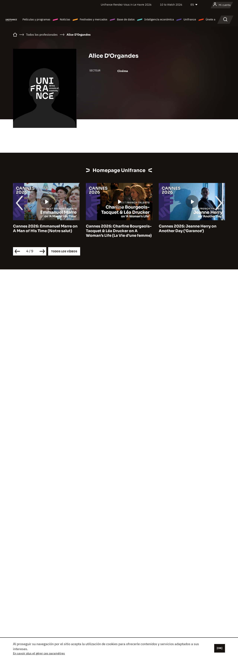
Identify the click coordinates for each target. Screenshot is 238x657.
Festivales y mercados (93, 19)
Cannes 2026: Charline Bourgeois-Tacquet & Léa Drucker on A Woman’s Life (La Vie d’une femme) (119, 231)
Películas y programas (36, 19)
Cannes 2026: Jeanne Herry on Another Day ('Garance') (187, 228)
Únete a (210, 19)
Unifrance (190, 19)
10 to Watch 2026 (171, 4)
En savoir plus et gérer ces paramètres (39, 653)
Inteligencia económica (159, 19)
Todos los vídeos (64, 251)
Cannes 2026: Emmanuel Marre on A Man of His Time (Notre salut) (45, 228)
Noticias (65, 19)
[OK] (219, 648)
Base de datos (126, 19)
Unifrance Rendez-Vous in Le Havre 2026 (126, 4)
